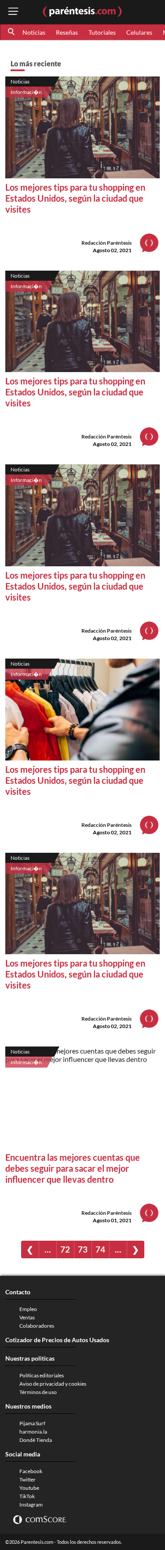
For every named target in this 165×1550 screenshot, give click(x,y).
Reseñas (67, 32)
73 (83, 1249)
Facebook (30, 1471)
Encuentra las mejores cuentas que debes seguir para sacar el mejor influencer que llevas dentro (72, 1168)
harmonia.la (33, 1431)
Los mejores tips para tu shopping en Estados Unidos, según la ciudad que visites (75, 198)
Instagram (31, 1504)
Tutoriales (102, 32)
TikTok (27, 1496)
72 (65, 1249)
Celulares (139, 32)
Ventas (27, 1317)
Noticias (33, 32)
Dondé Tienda (35, 1440)
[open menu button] (13, 12)
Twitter (27, 1479)
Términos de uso (38, 1392)
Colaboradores (36, 1325)
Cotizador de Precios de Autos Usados (57, 1340)
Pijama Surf (32, 1423)
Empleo (28, 1309)
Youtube (29, 1488)
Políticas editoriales (41, 1375)
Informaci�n (26, 92)
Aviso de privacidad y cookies (52, 1383)
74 (100, 1249)
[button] (12, 32)
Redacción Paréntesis (106, 242)
